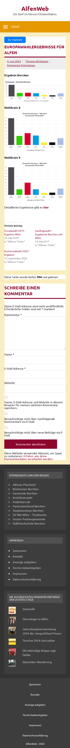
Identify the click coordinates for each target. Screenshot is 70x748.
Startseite (29, 609)
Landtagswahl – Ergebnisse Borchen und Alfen (48, 234)
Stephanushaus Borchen (28, 510)
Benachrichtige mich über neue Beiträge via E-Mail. (33, 434)
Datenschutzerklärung (27, 579)
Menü (15, 26)
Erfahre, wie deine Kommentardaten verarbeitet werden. (28, 457)
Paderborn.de (21, 502)
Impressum (20, 573)
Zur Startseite (15, 40)
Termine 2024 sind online (39, 640)
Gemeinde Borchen (25, 493)
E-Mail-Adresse (15, 368)
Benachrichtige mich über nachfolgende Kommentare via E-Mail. (29, 420)
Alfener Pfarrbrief (24, 484)
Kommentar (13, 314)
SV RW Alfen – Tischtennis (29, 514)
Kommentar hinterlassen (21, 65)
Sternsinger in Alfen (35, 619)
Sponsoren (19, 550)
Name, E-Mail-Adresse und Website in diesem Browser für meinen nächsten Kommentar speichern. (33, 405)
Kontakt (18, 556)
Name (9, 354)
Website (9, 382)
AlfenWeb (35, 8)
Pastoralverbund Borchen (29, 506)
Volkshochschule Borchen (29, 523)
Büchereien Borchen (26, 489)
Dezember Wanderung (37, 662)
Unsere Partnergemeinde (29, 519)
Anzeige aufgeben (24, 562)
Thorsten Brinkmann (36, 61)
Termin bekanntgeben (27, 567)
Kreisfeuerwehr (23, 497)
